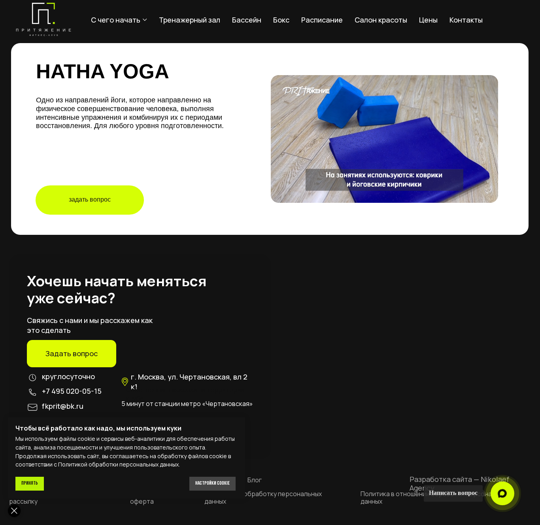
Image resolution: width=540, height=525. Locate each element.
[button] (71, 353)
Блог (254, 480)
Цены (428, 20)
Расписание (322, 20)
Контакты (466, 20)
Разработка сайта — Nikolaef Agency (459, 483)
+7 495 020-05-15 (72, 391)
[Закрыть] (14, 510)
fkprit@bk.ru (62, 406)
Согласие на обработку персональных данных (263, 497)
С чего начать (115, 20)
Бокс (281, 20)
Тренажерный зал (189, 20)
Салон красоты (381, 20)
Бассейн (246, 20)
